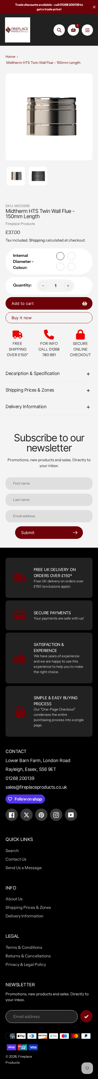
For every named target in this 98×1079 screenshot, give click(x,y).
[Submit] (86, 1016)
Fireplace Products (20, 223)
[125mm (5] (60, 256)
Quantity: (22, 285)
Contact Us (16, 859)
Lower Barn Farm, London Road (38, 760)
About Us (14, 898)
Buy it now (22, 317)
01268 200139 (20, 778)
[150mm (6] (71, 256)
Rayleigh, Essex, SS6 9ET (31, 769)
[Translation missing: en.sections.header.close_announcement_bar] (94, 7)
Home (10, 56)
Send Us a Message (24, 867)
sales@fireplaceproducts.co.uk (36, 787)
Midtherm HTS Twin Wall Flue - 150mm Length (43, 62)
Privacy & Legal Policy (26, 964)
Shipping (37, 240)
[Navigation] (87, 30)
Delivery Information (24, 915)
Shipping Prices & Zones (28, 907)
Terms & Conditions (24, 947)
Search (12, 850)
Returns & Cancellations (28, 955)
